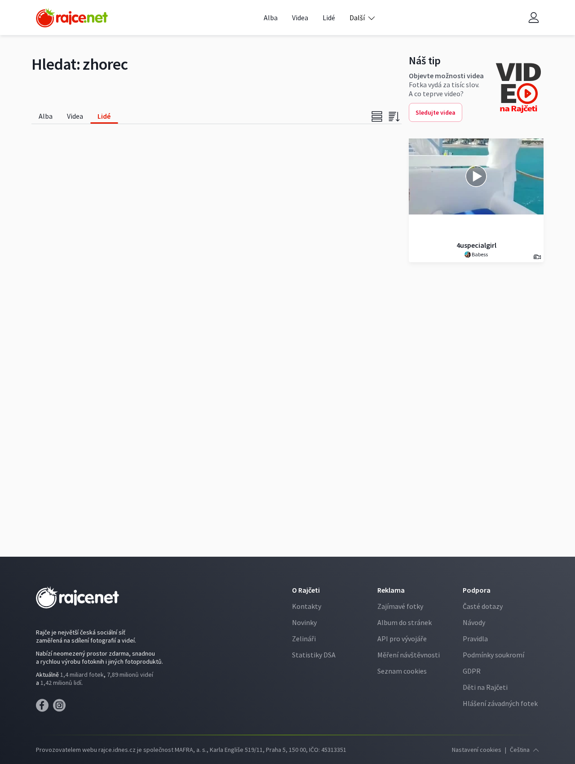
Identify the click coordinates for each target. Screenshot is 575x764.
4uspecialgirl (476, 245)
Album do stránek (404, 622)
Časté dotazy (483, 606)
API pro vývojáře (402, 638)
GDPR (472, 670)
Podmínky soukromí (493, 654)
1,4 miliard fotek (82, 674)
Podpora (477, 589)
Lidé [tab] (104, 116)
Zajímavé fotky (400, 606)
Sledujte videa (436, 112)
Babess (479, 254)
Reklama (391, 589)
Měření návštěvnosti (408, 654)
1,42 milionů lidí (60, 683)
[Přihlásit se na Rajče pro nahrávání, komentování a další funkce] (533, 18)
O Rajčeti (306, 589)
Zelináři (304, 638)
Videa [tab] (75, 116)
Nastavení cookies (476, 749)
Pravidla (475, 638)
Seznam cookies (402, 670)
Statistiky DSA (314, 654)
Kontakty (306, 606)
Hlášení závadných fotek (500, 703)
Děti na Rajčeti (485, 687)
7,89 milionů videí (130, 674)
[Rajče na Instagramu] (61, 708)
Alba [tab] (46, 116)
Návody (474, 622)
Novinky (304, 622)
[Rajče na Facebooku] (44, 708)
